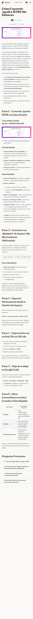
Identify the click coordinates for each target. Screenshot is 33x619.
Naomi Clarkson (18, 20)
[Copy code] (29, 257)
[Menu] (30, 2)
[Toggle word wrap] (26, 257)
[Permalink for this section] (28, 114)
